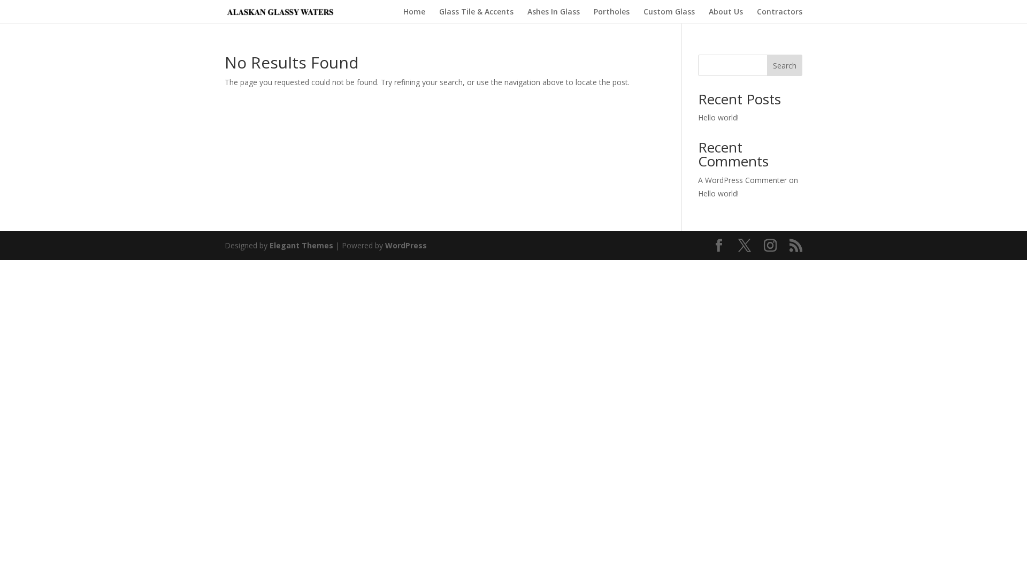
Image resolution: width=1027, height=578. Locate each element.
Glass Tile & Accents (476, 12)
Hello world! (718, 117)
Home (414, 12)
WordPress (406, 245)
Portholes (612, 12)
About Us (726, 12)
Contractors (779, 12)
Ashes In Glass (553, 12)
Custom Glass (669, 12)
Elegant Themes (301, 245)
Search (784, 65)
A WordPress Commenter (742, 180)
